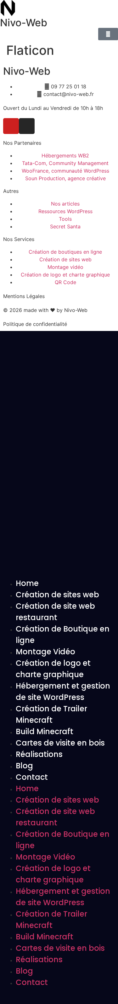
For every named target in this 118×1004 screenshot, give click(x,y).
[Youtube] (11, 126)
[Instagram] (27, 126)
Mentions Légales (24, 296)
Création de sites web (57, 594)
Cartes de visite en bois (60, 743)
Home (27, 583)
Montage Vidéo (45, 651)
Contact (32, 777)
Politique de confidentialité (35, 324)
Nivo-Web (23, 22)
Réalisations (39, 754)
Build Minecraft (44, 731)
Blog (24, 765)
